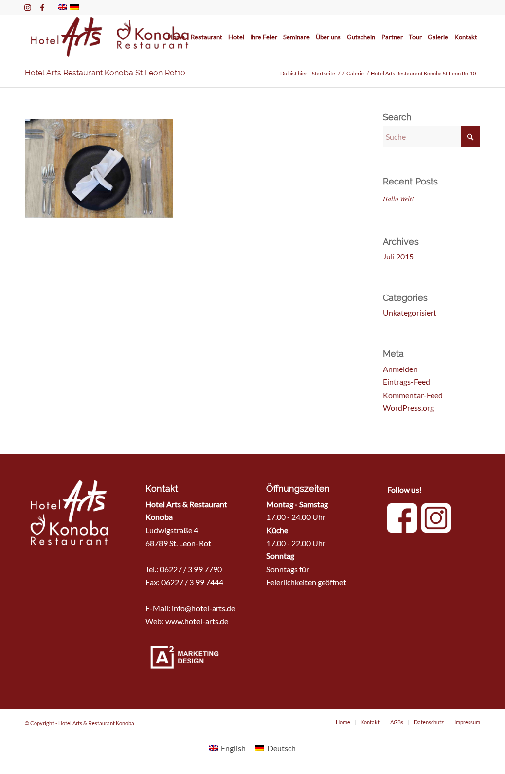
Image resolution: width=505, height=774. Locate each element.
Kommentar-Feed (413, 395)
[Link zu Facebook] (42, 7)
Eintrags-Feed (406, 381)
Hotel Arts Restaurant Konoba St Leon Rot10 (105, 72)
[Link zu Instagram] (27, 7)
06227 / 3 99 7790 (191, 569)
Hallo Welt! (398, 198)
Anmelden (400, 368)
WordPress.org (408, 407)
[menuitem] (176, 37)
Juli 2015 (398, 256)
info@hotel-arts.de (203, 608)
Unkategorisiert (409, 312)
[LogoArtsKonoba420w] (111, 37)
